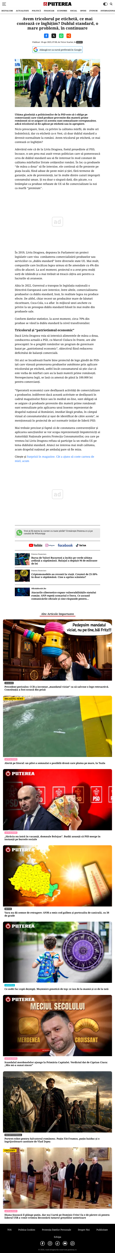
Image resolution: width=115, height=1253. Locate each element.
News (79, 42)
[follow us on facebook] (65, 545)
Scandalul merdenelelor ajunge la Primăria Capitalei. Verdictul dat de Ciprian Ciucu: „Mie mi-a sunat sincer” (56, 1064)
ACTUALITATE (22, 10)
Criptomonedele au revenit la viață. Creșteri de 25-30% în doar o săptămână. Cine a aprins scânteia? (64, 576)
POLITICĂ (36, 10)
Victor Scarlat (67, 42)
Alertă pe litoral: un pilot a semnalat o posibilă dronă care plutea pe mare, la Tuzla (54, 763)
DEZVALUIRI (7, 10)
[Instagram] (50, 1243)
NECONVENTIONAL (13, 1135)
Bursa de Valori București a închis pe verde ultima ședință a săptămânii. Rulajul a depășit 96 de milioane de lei (64, 560)
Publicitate (102, 1229)
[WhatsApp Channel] (72, 1243)
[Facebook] (42, 1243)
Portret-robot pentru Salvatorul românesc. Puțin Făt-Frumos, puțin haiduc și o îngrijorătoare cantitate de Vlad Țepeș (52, 1140)
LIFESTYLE (9, 985)
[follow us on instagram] (50, 545)
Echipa (57, 1236)
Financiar (49, 10)
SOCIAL (73, 10)
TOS (9, 1229)
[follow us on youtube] (35, 545)
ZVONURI (93, 10)
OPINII (83, 10)
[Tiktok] (57, 1243)
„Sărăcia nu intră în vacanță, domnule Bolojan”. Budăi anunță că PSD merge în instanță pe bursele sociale (52, 838)
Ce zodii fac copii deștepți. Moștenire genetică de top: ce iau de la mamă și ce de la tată (56, 989)
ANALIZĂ (9, 683)
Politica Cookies (26, 1229)
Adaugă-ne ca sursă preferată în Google (60, 49)
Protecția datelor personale (56, 1229)
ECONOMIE (62, 10)
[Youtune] (65, 1243)
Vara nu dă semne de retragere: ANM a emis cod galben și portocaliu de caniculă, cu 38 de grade (56, 914)
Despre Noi (84, 1229)
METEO (8, 909)
